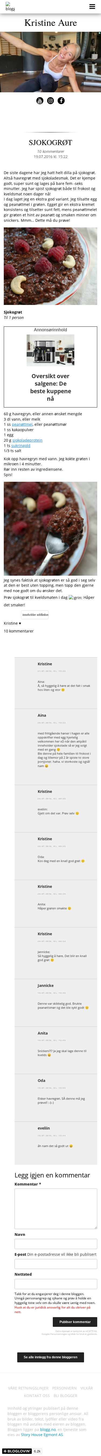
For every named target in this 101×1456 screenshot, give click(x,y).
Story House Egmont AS (42, 1434)
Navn (20, 1234)
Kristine (45, 663)
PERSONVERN (64, 1388)
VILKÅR (87, 1388)
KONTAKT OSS (37, 1395)
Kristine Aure (50, 22)
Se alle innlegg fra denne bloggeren (50, 1357)
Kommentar (28, 1184)
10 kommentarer (50, 151)
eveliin (44, 1128)
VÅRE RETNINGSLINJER (28, 1388)
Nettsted (23, 1274)
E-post (55, 1254)
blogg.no (48, 1429)
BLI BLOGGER (65, 1395)
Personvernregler (58, 1333)
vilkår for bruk (77, 1333)
